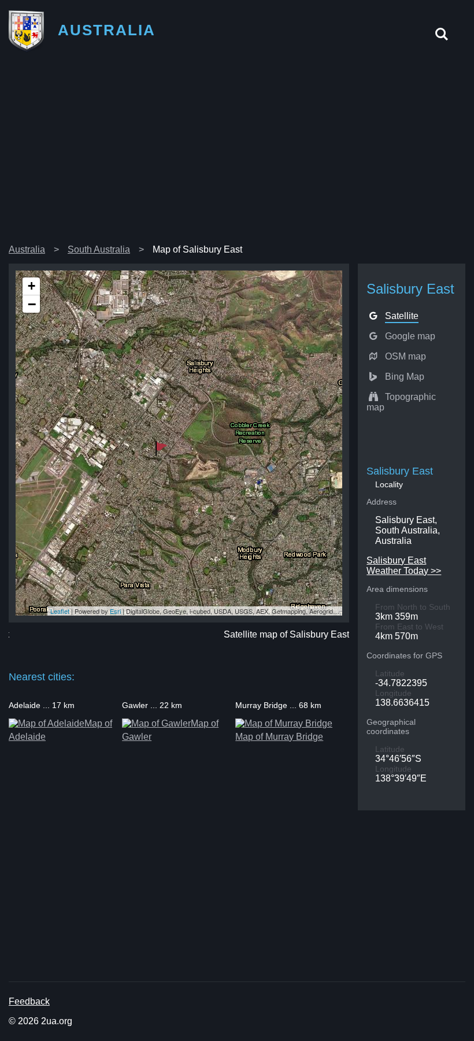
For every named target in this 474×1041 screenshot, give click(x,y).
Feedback (29, 1001)
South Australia (99, 249)
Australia (27, 249)
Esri (115, 611)
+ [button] (31, 286)
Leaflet (59, 611)
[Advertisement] (237, 153)
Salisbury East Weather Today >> (403, 565)
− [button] (32, 304)
